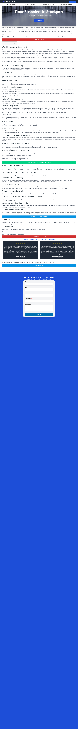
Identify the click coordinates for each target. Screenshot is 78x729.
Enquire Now (39, 269)
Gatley (18, 234)
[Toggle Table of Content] (14, 43)
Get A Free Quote (39, 265)
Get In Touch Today (39, 39)
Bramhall (14, 234)
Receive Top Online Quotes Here (39, 236)
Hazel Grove (5, 234)
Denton (22, 234)
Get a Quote (39, 20)
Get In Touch (72, 2)
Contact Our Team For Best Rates (39, 216)
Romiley (10, 234)
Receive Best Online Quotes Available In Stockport (39, 162)
